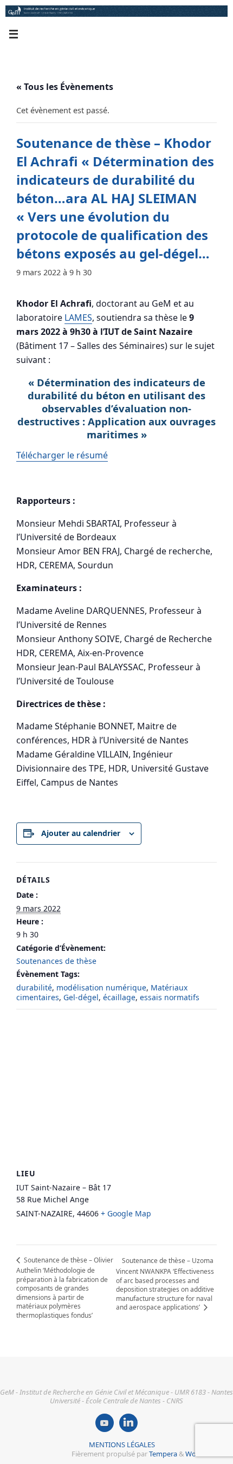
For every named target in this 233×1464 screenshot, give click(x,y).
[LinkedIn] (128, 1423)
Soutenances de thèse (56, 961)
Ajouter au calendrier (80, 833)
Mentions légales (122, 1444)
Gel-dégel (81, 997)
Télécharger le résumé (62, 455)
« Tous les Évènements (64, 87)
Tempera (163, 1454)
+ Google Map (126, 1213)
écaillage (119, 997)
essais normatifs (169, 997)
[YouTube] (104, 1423)
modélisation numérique (101, 987)
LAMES (78, 317)
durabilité (34, 987)
